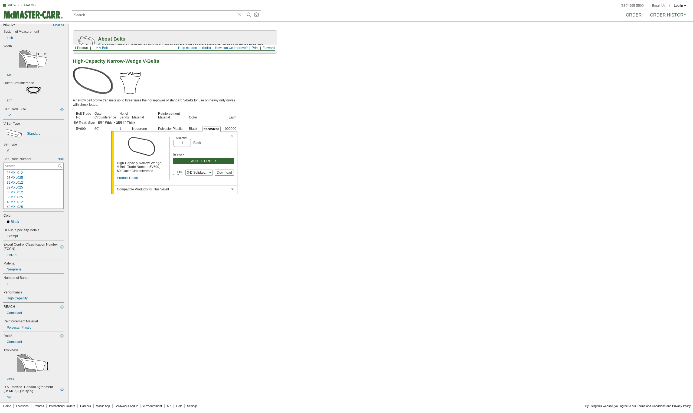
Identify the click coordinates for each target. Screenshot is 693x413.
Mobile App (103, 406)
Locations (22, 406)
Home (7, 406)
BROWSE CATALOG (21, 5)
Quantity (181, 137)
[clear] (239, 14)
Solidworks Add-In (126, 406)
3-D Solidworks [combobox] (198, 172)
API (169, 406)
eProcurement (152, 406)
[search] (60, 166)
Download (224, 172)
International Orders (62, 406)
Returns (39, 406)
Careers (85, 406)
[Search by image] (256, 14)
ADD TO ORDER (203, 161)
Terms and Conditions (651, 406)
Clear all (58, 25)
